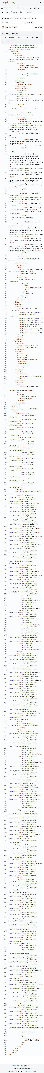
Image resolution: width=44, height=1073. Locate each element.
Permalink (12, 37)
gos (11, 8)
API (34, 1071)
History (26, 37)
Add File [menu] (29, 22)
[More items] (41, 12)
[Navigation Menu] (41, 2)
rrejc (6, 8)
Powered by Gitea (17, 1065)
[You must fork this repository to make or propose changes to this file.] (7, 41)
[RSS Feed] (18, 8)
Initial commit (13, 27)
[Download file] (32, 37)
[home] (6, 2)
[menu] (11, 1071)
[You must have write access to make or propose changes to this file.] (11, 41)
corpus (22, 18)
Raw (5, 37)
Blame (19, 37)
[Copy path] (35, 18)
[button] (23, 8)
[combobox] (13, 22)
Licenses (27, 1071)
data (17, 18)
